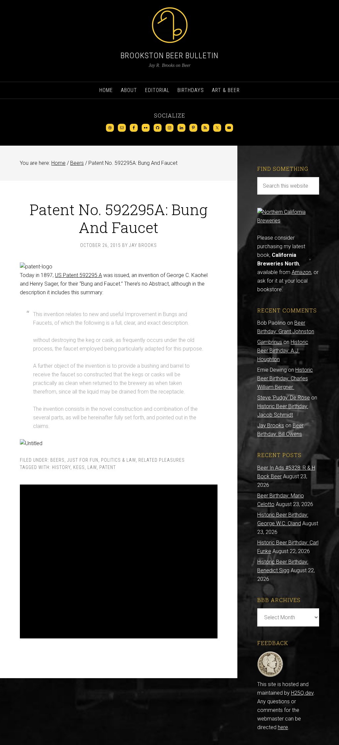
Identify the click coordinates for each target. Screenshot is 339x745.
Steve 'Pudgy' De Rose (283, 398)
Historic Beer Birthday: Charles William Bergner (285, 378)
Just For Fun (82, 460)
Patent (107, 467)
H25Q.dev (302, 693)
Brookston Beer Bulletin (169, 55)
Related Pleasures (161, 460)
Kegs (79, 467)
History (61, 467)
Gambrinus (269, 342)
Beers (57, 460)
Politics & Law (118, 460)
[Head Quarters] (270, 676)
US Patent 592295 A (78, 275)
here (283, 727)
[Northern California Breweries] (288, 220)
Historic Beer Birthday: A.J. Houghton (282, 350)
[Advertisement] (119, 561)
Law (92, 467)
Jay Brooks (270, 425)
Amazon (301, 272)
